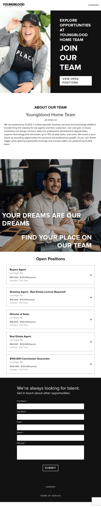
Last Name (22, 411)
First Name (22, 401)
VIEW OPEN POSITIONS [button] (70, 81)
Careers (50, 487)
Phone (20, 432)
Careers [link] (93, 5)
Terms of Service (50, 496)
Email (19, 422)
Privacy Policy (50, 505)
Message (21, 443)
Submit (50, 468)
